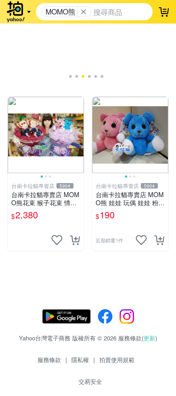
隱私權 (80, 359)
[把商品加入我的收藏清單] (56, 240)
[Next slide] (78, 134)
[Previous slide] (13, 134)
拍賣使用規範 (116, 359)
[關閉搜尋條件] (83, 12)
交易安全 (90, 381)
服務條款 (49, 359)
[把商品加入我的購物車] (74, 240)
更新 (149, 338)
